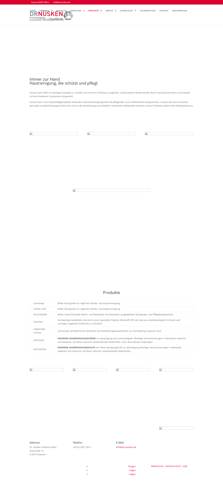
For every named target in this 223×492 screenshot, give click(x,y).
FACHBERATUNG (147, 11)
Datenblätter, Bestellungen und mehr (47, 19)
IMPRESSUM (157, 466)
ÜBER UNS (44, 11)
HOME (32, 11)
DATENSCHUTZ (173, 466)
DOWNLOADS (126, 11)
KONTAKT (163, 11)
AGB (185, 466)
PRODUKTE (93, 11)
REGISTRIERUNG (179, 11)
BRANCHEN (76, 11)
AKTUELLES (61, 11)
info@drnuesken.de (126, 447)
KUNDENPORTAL (47, 19)
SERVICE (109, 11)
